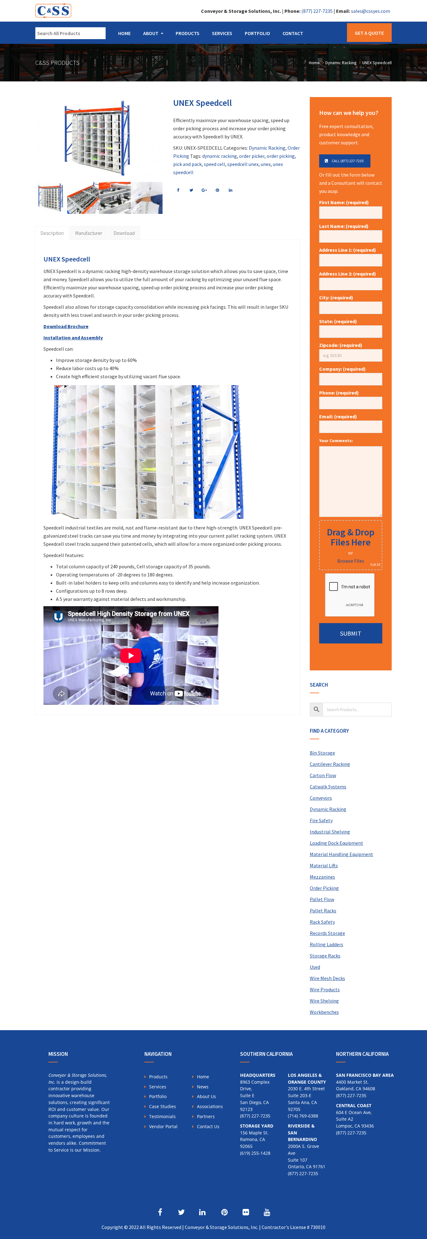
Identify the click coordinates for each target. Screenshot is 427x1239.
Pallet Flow (322, 899)
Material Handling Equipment (341, 854)
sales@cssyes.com (370, 11)
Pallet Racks (323, 910)
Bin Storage (322, 753)
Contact (293, 33)
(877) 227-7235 (317, 11)
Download (124, 233)
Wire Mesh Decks (327, 978)
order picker (251, 156)
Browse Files (350, 561)
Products (187, 33)
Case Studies (162, 1106)
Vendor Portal (163, 1126)
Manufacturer (88, 233)
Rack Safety (322, 922)
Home (124, 33)
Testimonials (162, 1116)
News (202, 1087)
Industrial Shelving (330, 832)
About (150, 33)
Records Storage (327, 933)
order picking (281, 156)
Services (222, 33)
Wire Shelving (324, 1001)
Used (315, 967)
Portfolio (257, 33)
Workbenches (324, 1012)
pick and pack (187, 164)
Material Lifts (324, 865)
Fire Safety (321, 820)
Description (52, 233)
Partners (206, 1116)
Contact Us (208, 1126)
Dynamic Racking (267, 148)
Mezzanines (322, 877)
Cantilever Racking (330, 764)
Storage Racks (325, 955)
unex (266, 164)
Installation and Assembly (73, 337)
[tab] (52, 233)
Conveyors (321, 798)
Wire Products (325, 989)
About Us (206, 1096)
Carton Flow (323, 775)
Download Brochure (65, 326)
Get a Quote (369, 33)
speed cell (214, 164)
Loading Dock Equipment (336, 843)
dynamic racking (219, 156)
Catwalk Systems (328, 786)
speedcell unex (243, 164)
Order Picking (324, 888)
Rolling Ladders (326, 944)
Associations (210, 1106)
